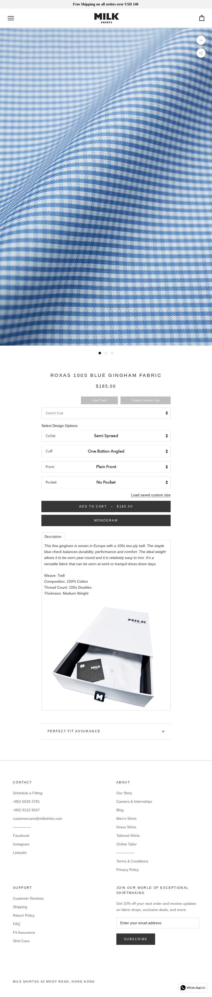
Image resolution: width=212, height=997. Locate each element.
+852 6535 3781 (26, 801)
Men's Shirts (126, 818)
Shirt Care (21, 941)
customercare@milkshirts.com (37, 818)
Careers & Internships (134, 801)
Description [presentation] (52, 537)
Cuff (49, 451)
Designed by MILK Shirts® (106, 983)
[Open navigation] (11, 18)
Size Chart (99, 400)
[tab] (52, 536)
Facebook (21, 836)
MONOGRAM (106, 520)
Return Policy (24, 915)
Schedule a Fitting (27, 793)
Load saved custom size (151, 495)
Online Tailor (126, 844)
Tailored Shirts (128, 836)
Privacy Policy (127, 870)
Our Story (124, 793)
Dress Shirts (126, 827)
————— (22, 827)
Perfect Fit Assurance (74, 731)
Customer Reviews (28, 898)
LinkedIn (20, 853)
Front (50, 466)
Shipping (20, 907)
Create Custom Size (146, 400)
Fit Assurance (24, 932)
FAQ (16, 924)
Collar (51, 435)
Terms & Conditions (132, 861)
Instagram (21, 844)
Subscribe (136, 939)
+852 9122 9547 (26, 810)
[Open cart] (201, 18)
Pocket (51, 482)
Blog (120, 810)
